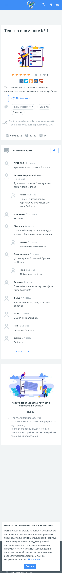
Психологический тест (23, 107)
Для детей (44, 107)
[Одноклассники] (31, 81)
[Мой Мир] (36, 81)
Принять (30, 566)
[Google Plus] (41, 81)
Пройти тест (23, 98)
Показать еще (22, 351)
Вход (57, 5)
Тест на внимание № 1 (26, 30)
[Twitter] (26, 81)
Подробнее (34, 559)
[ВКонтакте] (21, 81)
